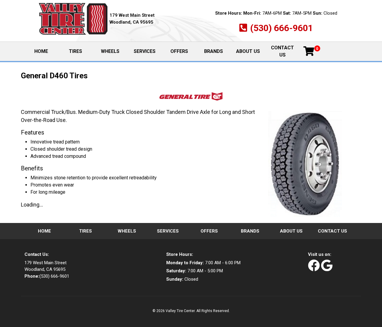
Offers (179, 51)
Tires (75, 51)
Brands (213, 51)
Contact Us (282, 51)
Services (144, 51)
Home (46, 51)
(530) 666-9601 (281, 28)
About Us (248, 51)
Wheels (110, 51)
